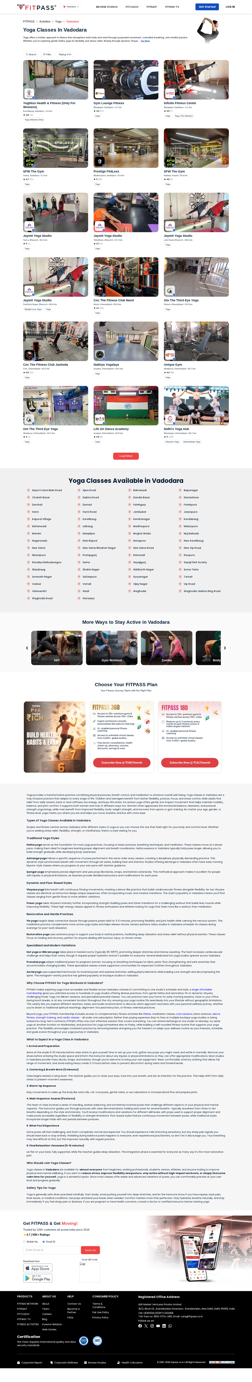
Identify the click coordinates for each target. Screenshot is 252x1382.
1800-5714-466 (163, 1316)
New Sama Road (143, 548)
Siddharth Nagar (143, 569)
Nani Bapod (90, 540)
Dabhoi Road (91, 497)
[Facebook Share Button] (140, 1326)
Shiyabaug (38, 569)
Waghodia (139, 591)
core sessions (184, 1014)
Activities (44, 21)
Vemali (87, 584)
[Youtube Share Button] (158, 1326)
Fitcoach (132, 7)
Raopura (189, 555)
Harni (35, 512)
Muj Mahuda (191, 533)
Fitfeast (152, 7)
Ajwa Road (89, 490)
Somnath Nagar (42, 576)
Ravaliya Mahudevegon (46, 562)
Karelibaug (89, 519)
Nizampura (39, 555)
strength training (46, 1017)
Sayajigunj (139, 562)
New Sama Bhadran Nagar (99, 548)
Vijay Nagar (140, 584)
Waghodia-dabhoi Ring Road (202, 591)
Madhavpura (141, 526)
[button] (71, 7)
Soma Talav (191, 569)
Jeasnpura (190, 512)
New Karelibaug (193, 540)
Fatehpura (190, 504)
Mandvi (36, 533)
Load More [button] (126, 456)
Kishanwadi (39, 526)
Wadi (86, 591)
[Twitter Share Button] (146, 1326)
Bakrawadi (140, 490)
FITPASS (29, 21)
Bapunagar (191, 490)
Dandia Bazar (141, 497)
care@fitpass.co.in (192, 1316)
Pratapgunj (90, 555)
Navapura (139, 540)
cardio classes (70, 1017)
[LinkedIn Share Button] (164, 1326)
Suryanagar (140, 576)
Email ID (50, 1241)
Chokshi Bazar (41, 497)
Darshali (37, 504)
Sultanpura (90, 576)
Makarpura (191, 526)
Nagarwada (39, 540)
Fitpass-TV (172, 7)
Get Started (207, 7)
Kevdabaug (191, 519)
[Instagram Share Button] (152, 1326)
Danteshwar (191, 497)
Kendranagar (141, 519)
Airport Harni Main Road (47, 490)
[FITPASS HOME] (36, 7)
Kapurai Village (41, 519)
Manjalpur (89, 533)
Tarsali (188, 576)
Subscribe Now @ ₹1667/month (121, 762)
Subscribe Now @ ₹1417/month (190, 762)
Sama (86, 562)
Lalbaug (88, 526)
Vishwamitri (39, 591)
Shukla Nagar (91, 569)
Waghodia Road (42, 598)
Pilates (147, 1014)
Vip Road (189, 584)
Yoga (58, 21)
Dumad (87, 504)
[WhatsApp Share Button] (170, 1326)
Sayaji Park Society (195, 562)
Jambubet (139, 512)
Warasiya (88, 598)
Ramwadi (139, 555)
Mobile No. (32, 1241)
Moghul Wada (142, 533)
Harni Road (90, 512)
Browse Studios (106, 7)
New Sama (38, 548)
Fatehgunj (139, 504)
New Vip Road (192, 548)
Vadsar (36, 584)
